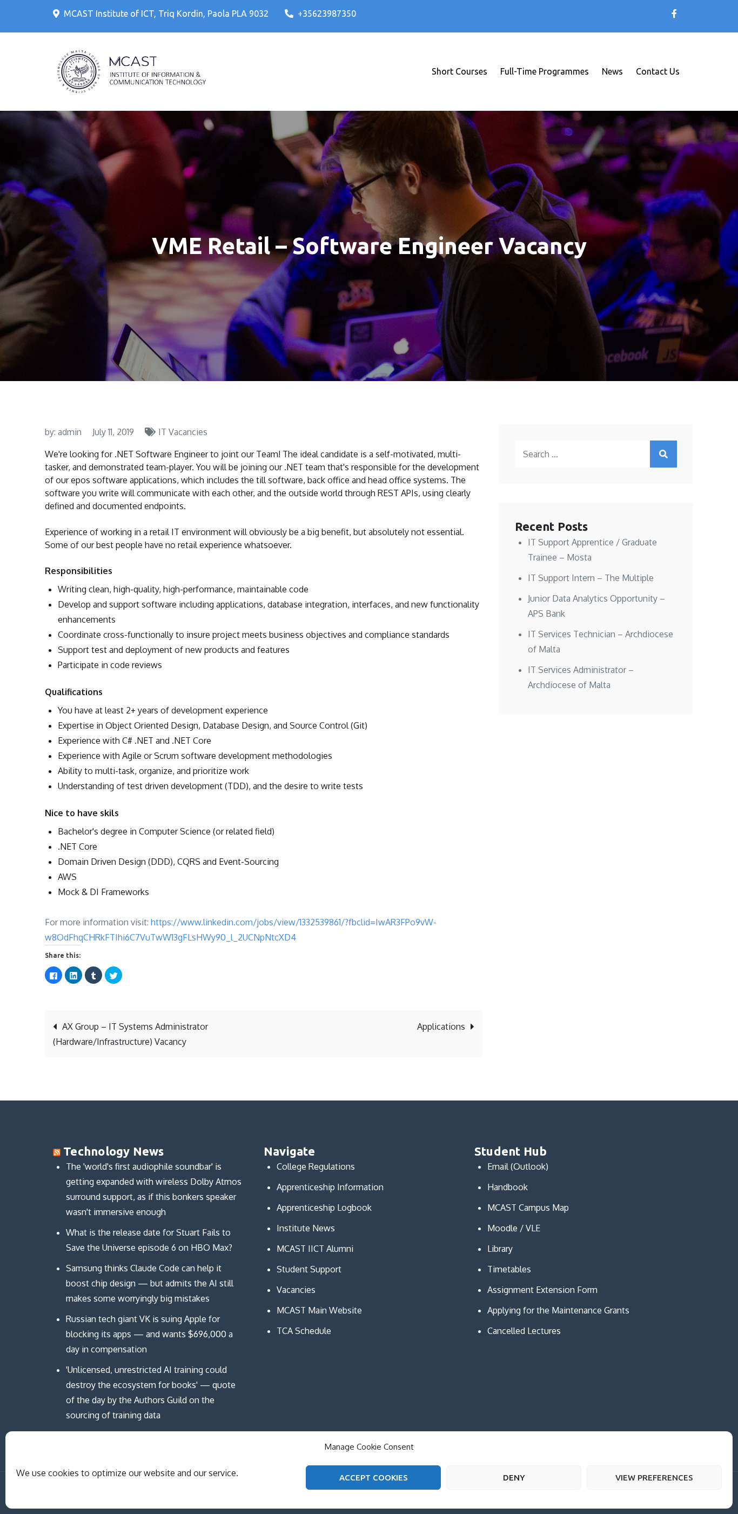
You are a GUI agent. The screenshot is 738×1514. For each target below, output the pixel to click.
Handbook (507, 1187)
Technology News (113, 1151)
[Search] (663, 454)
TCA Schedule (304, 1330)
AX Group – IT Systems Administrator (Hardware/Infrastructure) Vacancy (130, 1034)
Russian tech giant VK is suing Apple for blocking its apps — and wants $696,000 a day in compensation (149, 1334)
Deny (514, 1477)
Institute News (306, 1228)
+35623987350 (327, 13)
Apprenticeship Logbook (324, 1207)
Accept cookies (373, 1477)
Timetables (509, 1269)
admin (70, 431)
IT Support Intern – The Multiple (591, 577)
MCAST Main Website (319, 1310)
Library (500, 1248)
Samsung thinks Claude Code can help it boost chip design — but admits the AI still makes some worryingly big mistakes (149, 1283)
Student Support (309, 1269)
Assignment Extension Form (542, 1289)
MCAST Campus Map (528, 1207)
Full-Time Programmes (544, 71)
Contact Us (658, 71)
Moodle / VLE (513, 1228)
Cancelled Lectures (524, 1330)
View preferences (654, 1477)
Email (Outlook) (517, 1166)
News (612, 71)
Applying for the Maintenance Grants (558, 1310)
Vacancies (296, 1289)
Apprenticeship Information (330, 1187)
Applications (441, 1026)
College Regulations (316, 1166)
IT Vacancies (182, 431)
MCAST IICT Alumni (315, 1248)
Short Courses (459, 71)
